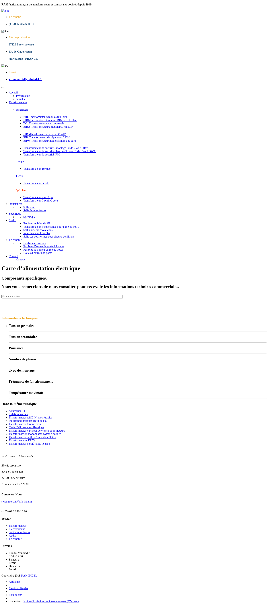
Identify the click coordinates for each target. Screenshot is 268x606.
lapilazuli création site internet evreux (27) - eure (51, 601)
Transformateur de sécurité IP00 (41, 154)
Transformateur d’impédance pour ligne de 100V (51, 226)
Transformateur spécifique (38, 197)
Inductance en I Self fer (36, 233)
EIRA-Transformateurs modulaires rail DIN (48, 126)
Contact (13, 256)
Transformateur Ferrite (36, 183)
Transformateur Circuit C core (40, 200)
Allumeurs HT (17, 410)
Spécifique (15, 213)
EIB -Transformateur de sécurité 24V (44, 134)
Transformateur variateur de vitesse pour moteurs (37, 430)
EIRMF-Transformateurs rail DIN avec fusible (50, 120)
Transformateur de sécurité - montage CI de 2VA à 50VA (56, 147)
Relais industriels (18, 414)
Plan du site (15, 594)
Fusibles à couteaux (34, 243)
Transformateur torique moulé (26, 424)
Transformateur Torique (37, 168)
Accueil (13, 92)
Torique (20, 161)
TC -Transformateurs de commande (43, 123)
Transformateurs (18, 102)
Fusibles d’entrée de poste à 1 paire (43, 246)
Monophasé (22, 109)
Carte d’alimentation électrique (26, 427)
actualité (21, 99)
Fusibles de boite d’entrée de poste (43, 249)
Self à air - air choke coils (38, 230)
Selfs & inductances (34, 210)
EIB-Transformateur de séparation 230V (46, 137)
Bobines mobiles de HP (37, 223)
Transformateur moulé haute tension (29, 443)
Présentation (23, 95)
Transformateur (17, 525)
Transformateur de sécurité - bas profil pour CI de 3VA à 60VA (59, 151)
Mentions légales (18, 588)
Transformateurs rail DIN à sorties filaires (32, 437)
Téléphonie (15, 239)
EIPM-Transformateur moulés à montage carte (49, 140)
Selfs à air (29, 207)
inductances (15, 203)
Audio (12, 220)
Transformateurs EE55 (22, 440)
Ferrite (19, 175)
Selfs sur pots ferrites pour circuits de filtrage (48, 236)
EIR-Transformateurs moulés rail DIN (45, 116)
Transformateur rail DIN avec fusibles (30, 417)
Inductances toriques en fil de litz (27, 420)
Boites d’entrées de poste (37, 252)
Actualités (14, 581)
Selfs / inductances (19, 532)
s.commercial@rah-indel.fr (25, 79)
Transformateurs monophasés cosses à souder (35, 433)
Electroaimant (17, 529)
